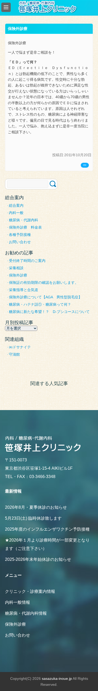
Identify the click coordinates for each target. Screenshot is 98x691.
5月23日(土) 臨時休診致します (33, 518)
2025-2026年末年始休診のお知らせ (38, 559)
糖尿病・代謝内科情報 (26, 613)
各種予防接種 (20, 235)
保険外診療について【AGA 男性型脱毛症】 (45, 297)
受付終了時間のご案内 (27, 261)
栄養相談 (16, 268)
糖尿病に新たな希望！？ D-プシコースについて (49, 312)
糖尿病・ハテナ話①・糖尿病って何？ (40, 304)
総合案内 (16, 205)
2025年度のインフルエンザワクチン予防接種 (47, 529)
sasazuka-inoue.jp (57, 678)
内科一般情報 (17, 602)
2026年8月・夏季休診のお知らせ (36, 507)
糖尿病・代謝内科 (23, 220)
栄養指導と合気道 (23, 290)
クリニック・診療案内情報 (30, 591)
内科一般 (16, 213)
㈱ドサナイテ (20, 347)
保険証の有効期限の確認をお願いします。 (43, 282)
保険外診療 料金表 (25, 227)
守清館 (14, 354)
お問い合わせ (20, 242)
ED (84, 165)
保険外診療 (18, 275)
